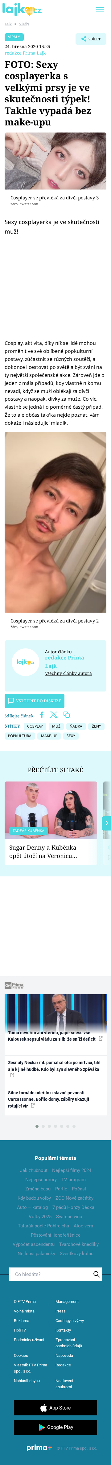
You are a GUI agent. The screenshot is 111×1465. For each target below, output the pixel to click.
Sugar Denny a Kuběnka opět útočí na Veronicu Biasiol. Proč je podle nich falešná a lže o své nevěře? (46, 851)
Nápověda (64, 1355)
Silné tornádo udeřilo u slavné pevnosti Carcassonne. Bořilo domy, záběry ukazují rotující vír (48, 1099)
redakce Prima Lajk (25, 53)
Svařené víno (69, 1216)
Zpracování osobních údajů (69, 1342)
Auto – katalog (32, 1207)
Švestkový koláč (76, 1253)
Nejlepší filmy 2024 (71, 1170)
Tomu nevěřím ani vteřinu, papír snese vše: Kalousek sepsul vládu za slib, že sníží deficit (52, 1036)
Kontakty (63, 1330)
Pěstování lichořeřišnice (55, 1235)
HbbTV (20, 1330)
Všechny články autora (68, 673)
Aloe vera (83, 1226)
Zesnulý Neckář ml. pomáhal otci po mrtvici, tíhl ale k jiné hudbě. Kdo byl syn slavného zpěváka (54, 1065)
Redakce (63, 1365)
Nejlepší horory (41, 1179)
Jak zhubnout (33, 1170)
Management (67, 1301)
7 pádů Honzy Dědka (73, 1207)
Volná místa (24, 1311)
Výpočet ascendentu (34, 1244)
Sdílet (88, 41)
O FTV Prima (25, 1301)
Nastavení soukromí (64, 1383)
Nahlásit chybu (27, 1380)
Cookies (21, 1355)
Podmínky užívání (29, 1339)
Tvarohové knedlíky (79, 1244)
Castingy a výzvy (70, 1320)
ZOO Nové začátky (74, 1198)
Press (61, 1311)
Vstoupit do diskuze (38, 701)
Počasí (79, 1189)
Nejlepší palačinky (36, 1253)
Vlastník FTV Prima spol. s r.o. (30, 1368)
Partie (61, 1189)
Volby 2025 (40, 1216)
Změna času (38, 1189)
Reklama (21, 1320)
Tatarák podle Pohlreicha (43, 1226)
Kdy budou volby (34, 1198)
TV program (73, 1179)
